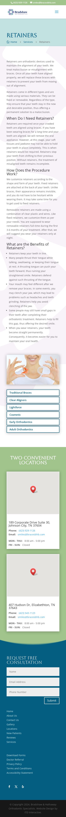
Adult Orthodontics (21, 429)
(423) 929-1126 (27, 530)
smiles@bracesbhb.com (31, 534)
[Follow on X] (16, 786)
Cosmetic (15, 414)
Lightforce (15, 407)
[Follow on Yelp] (23, 786)
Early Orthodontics (20, 422)
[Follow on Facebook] (9, 786)
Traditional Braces (20, 392)
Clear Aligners (17, 400)
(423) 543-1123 (27, 613)
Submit (51, 700)
